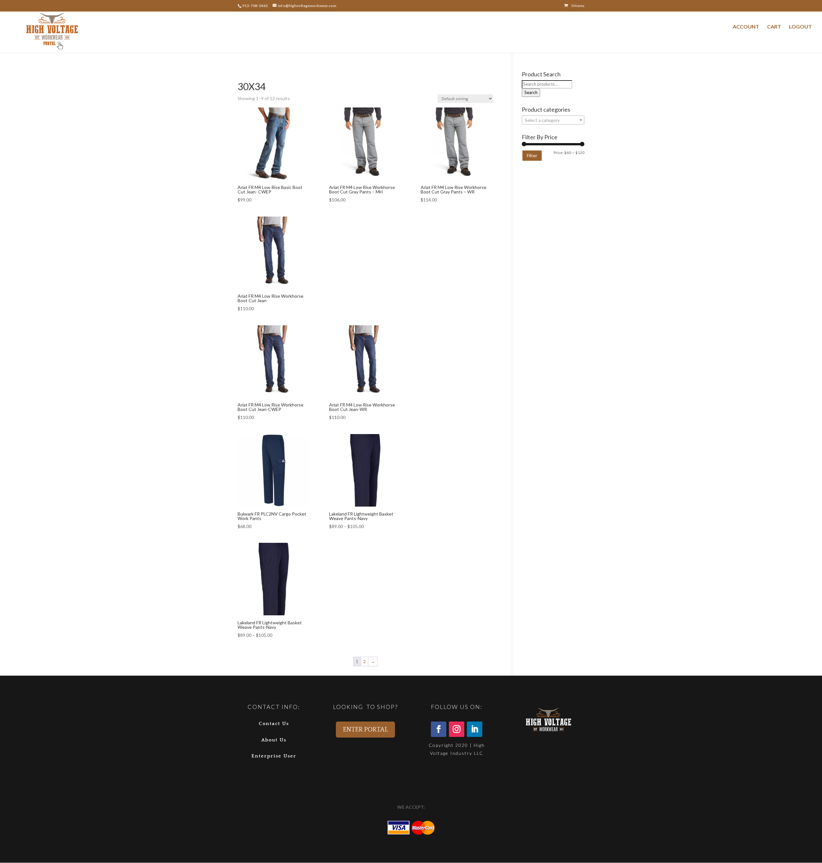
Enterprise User (273, 756)
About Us (273, 740)
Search (531, 92)
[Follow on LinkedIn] (474, 729)
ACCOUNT (746, 26)
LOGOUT (800, 26)
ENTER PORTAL (365, 729)
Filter (532, 155)
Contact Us (274, 723)
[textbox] (553, 120)
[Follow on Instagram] (456, 729)
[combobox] (553, 119)
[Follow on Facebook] (438, 729)
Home (243, 74)
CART (774, 26)
